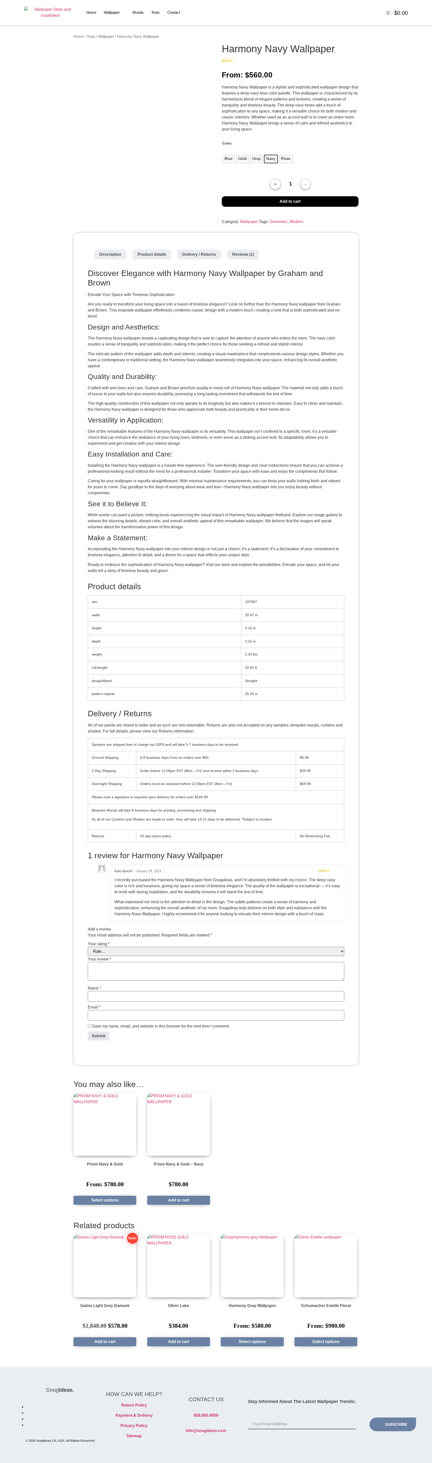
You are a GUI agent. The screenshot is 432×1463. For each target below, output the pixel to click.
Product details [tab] (152, 254)
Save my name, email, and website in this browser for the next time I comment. (161, 1026)
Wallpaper (112, 12)
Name (94, 988)
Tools (155, 12)
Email (94, 1007)
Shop (90, 36)
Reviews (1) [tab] (243, 254)
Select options (104, 1200)
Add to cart (290, 201)
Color (227, 143)
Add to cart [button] (178, 1200)
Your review (99, 959)
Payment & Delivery (134, 1415)
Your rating (99, 944)
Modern (296, 222)
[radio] (228, 159)
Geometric (279, 222)
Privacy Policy (134, 1426)
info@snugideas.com (206, 1430)
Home (91, 12)
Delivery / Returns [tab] (199, 254)
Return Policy (134, 1405)
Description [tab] (110, 254)
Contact (173, 12)
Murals (138, 12)
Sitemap (134, 1436)
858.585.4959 (206, 1415)
